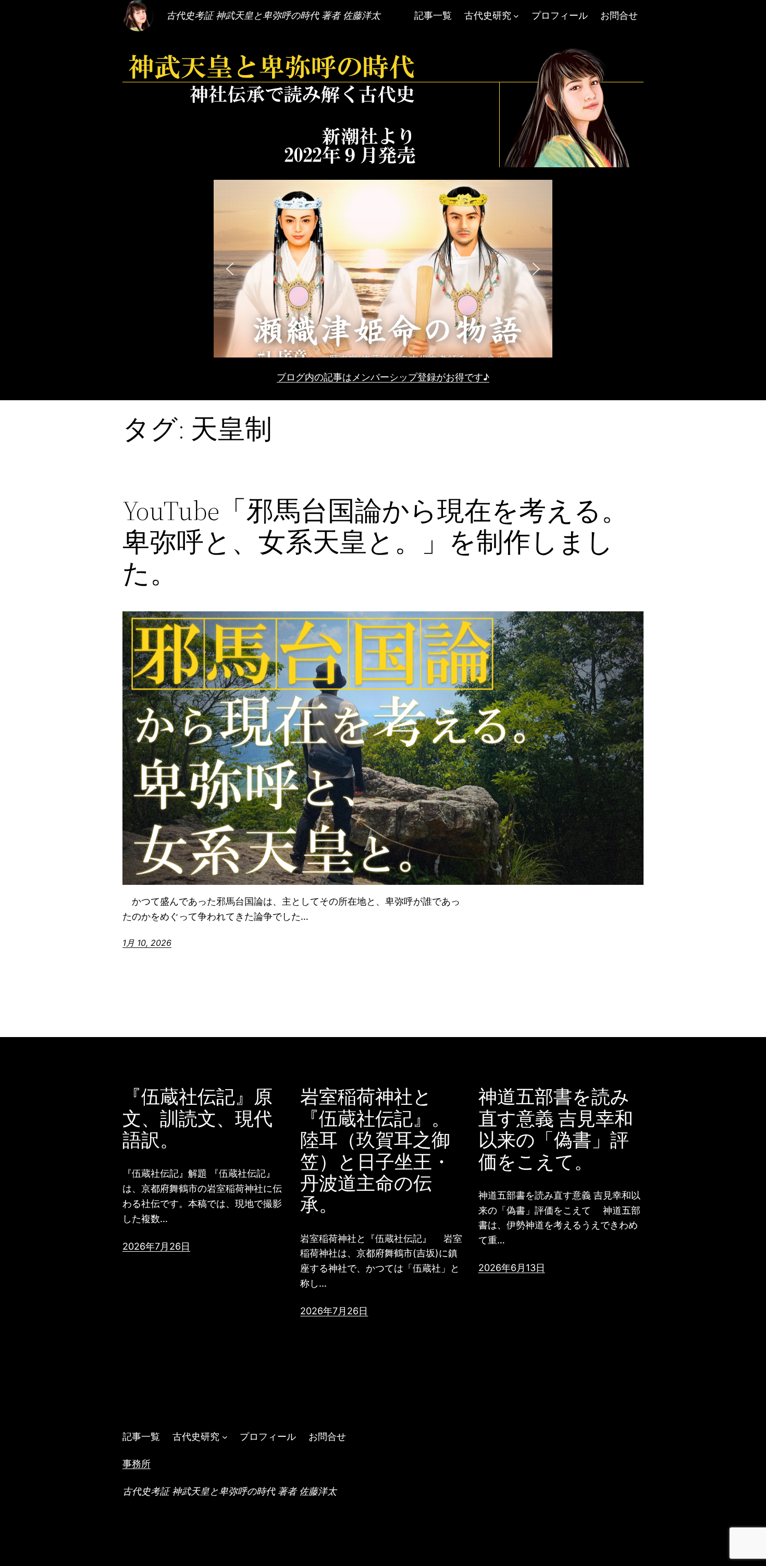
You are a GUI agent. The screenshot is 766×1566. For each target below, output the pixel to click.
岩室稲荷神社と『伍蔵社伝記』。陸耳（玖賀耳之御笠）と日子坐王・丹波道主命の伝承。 (375, 1150)
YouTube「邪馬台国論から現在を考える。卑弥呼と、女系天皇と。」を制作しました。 (375, 541)
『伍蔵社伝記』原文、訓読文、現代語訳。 (197, 1118)
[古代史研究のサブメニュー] (516, 16)
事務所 (136, 1463)
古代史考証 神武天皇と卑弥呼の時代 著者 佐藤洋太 (273, 15)
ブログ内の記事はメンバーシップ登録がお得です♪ (383, 377)
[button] (383, 268)
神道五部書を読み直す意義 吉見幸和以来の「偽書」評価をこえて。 (555, 1129)
